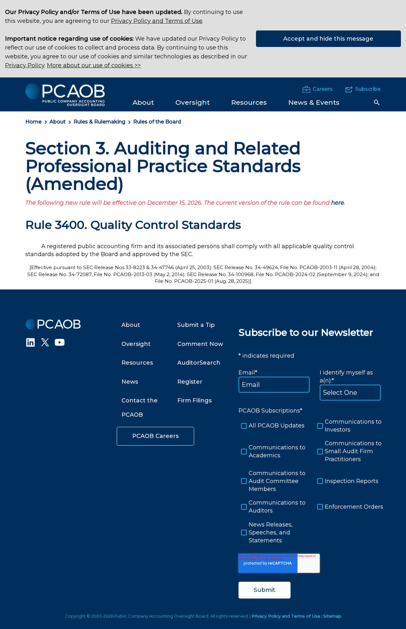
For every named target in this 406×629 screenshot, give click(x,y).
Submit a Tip (196, 324)
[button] (377, 102)
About (57, 122)
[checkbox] (310, 481)
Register (189, 381)
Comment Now (200, 344)
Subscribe (368, 89)
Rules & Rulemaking (99, 122)
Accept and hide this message (328, 38)
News (129, 381)
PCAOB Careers (155, 436)
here (337, 202)
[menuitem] (143, 102)
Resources (137, 362)
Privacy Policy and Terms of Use (156, 20)
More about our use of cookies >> (94, 65)
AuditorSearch (198, 362)
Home (33, 122)
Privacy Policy (24, 65)
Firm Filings (194, 400)
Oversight (136, 344)
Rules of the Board (157, 122)
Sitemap (332, 616)
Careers (323, 89)
